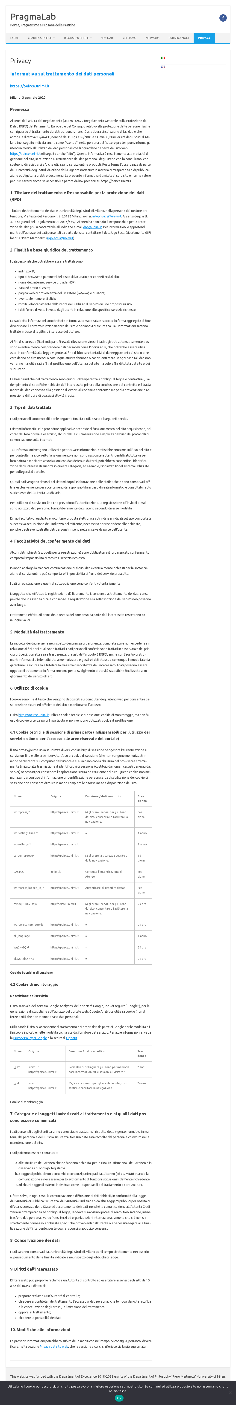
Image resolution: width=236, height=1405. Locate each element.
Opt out (71, 1038)
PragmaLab (33, 16)
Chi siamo (129, 37)
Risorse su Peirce (76, 37)
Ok (119, 1398)
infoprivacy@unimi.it (106, 216)
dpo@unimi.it (92, 227)
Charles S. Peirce (40, 37)
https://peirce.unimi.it (30, 86)
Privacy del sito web (54, 1346)
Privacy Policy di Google (30, 1038)
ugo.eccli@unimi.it (60, 238)
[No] (230, 1393)
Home (14, 37)
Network (152, 37)
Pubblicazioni (179, 37)
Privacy (204, 37)
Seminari (107, 37)
